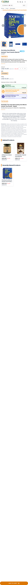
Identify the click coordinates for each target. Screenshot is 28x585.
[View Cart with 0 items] (20, 2)
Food (7, 8)
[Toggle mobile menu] (25, 2)
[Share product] (24, 14)
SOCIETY (3, 54)
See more (3, 63)
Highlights (4, 56)
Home (2, 8)
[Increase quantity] (25, 68)
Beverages (12, 8)
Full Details (4, 101)
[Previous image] (3, 25)
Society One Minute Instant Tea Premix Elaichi (15, 10)
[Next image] (25, 25)
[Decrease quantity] (20, 68)
